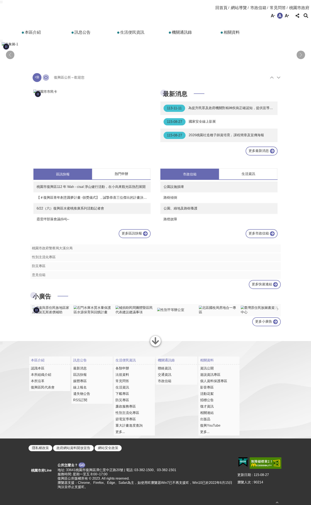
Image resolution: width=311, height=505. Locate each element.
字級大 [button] (286, 16)
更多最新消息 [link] (259, 151)
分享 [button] (297, 15)
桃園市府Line (41, 470)
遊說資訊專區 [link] (210, 374)
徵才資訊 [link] (207, 406)
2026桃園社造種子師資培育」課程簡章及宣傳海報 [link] (215, 135)
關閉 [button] (155, 345)
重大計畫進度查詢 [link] (129, 425)
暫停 (46, 77)
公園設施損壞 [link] (174, 187)
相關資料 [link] (232, 32)
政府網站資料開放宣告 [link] (73, 448)
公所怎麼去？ (71, 465)
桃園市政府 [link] (299, 8)
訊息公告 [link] (82, 32)
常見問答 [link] (278, 8)
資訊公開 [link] (207, 368)
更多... (120, 432)
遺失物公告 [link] (81, 393)
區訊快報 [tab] (63, 174)
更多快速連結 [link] (262, 284)
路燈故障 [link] (170, 219)
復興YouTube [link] (210, 425)
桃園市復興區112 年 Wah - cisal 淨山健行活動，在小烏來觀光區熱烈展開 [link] (91, 187)
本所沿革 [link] (37, 381)
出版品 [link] (205, 419)
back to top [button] (277, 502)
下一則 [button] (301, 55)
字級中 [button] (280, 16)
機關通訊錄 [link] (182, 32)
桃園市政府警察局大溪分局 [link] (52, 248)
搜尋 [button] (306, 15)
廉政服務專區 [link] (126, 406)
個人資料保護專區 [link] (213, 381)
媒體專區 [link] (80, 381)
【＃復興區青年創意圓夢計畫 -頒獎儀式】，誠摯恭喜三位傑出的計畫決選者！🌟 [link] (94, 197)
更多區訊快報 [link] (132, 233)
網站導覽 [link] (239, 8)
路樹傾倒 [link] (170, 197)
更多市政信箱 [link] (259, 233)
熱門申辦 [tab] (121, 174)
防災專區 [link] (38, 266)
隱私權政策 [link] (40, 448)
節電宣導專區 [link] (126, 419)
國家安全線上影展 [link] (191, 121)
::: (1, 2)
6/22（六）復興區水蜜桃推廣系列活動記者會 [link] (70, 208)
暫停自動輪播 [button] (36, 310)
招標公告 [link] (207, 400)
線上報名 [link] (80, 387)
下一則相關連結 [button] (277, 309)
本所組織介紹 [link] (41, 374)
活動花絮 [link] (207, 393)
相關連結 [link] (207, 413)
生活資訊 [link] (122, 387)
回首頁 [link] (221, 8)
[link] (92, 92)
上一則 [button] (10, 55)
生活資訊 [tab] (248, 174)
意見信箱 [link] (38, 275)
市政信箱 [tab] (190, 174)
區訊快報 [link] (80, 374)
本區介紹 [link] (33, 32)
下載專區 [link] (122, 393)
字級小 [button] (272, 16)
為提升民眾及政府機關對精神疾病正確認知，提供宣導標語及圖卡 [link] (222, 108)
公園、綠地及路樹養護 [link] (180, 208)
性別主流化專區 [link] (44, 257)
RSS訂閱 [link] (80, 400)
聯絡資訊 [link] (164, 368)
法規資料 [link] (122, 374)
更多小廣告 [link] (263, 321)
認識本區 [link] (37, 368)
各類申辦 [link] (122, 368)
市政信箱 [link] (258, 8)
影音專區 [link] (207, 387)
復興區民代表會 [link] (43, 387)
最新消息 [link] (80, 368)
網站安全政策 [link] (108, 448)
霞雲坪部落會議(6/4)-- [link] (53, 219)
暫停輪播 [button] (6, 46)
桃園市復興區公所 (53, 11)
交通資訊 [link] (164, 374)
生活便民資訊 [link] (132, 32)
